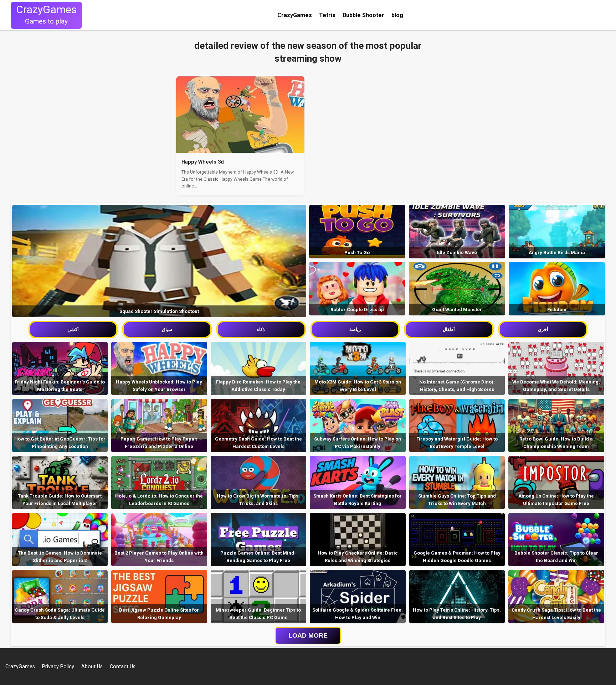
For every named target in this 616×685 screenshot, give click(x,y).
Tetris (327, 15)
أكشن (73, 329)
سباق (167, 329)
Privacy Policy (58, 667)
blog (397, 15)
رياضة (355, 329)
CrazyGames (294, 15)
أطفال (449, 329)
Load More (308, 635)
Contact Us (122, 667)
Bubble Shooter (363, 15)
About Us (92, 667)
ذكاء (261, 329)
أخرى (543, 329)
